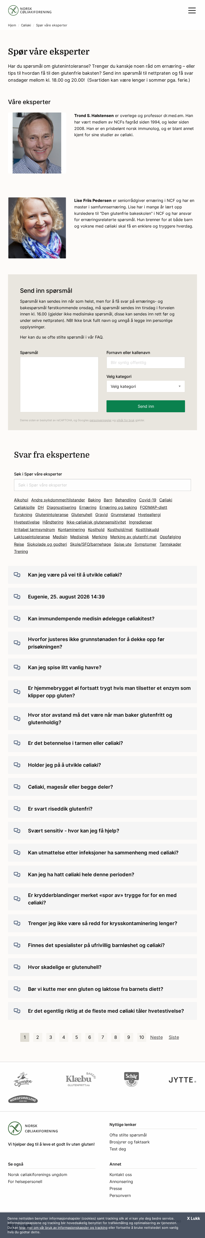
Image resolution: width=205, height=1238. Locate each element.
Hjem (12, 25)
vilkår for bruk (125, 420)
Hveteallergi (149, 514)
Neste (156, 1037)
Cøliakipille (24, 507)
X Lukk (193, 1218)
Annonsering (121, 1181)
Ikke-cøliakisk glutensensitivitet (96, 522)
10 (141, 1037)
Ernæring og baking (118, 507)
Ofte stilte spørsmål (128, 1134)
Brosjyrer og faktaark (130, 1141)
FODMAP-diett (153, 507)
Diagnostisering (61, 507)
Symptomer (145, 544)
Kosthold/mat (120, 529)
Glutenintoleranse (51, 514)
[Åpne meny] (192, 10)
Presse (116, 1188)
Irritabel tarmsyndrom (34, 529)
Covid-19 (147, 499)
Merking (99, 536)
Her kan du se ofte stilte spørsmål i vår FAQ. (61, 337)
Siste (174, 1037)
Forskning (23, 514)
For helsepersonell (25, 1181)
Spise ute (123, 544)
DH (41, 507)
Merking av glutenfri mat (133, 536)
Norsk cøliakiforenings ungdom (37, 1174)
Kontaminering (71, 529)
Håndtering (53, 522)
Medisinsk (79, 536)
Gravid (101, 514)
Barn (108, 499)
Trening (21, 551)
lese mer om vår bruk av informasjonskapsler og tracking (63, 1228)
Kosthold (96, 529)
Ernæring (87, 507)
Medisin (60, 536)
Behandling (125, 499)
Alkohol (21, 499)
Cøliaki (26, 25)
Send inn (146, 406)
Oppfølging (170, 536)
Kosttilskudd (147, 529)
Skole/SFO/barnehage (90, 544)
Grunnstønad (123, 514)
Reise (19, 544)
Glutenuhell (81, 514)
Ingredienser (140, 522)
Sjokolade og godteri (47, 544)
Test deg (118, 1148)
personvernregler (101, 420)
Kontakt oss (121, 1174)
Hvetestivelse (27, 522)
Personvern (120, 1195)
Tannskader (170, 544)
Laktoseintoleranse (32, 536)
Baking (94, 499)
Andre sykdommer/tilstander (58, 499)
